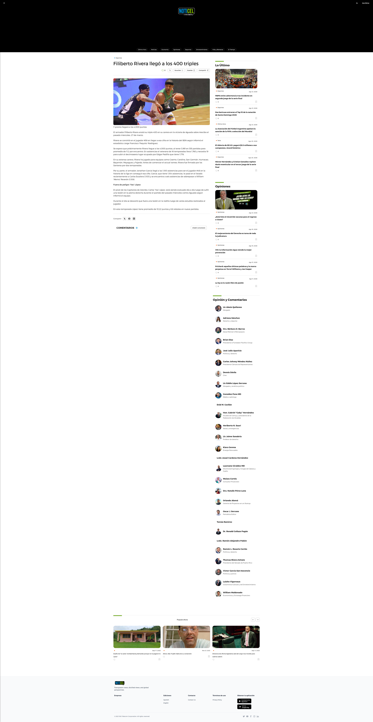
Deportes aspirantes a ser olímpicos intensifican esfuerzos (183, 654)
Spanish (166, 700)
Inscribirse (365, 3)
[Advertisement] (186, 30)
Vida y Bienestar (217, 49)
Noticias (154, 49)
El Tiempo (231, 49)
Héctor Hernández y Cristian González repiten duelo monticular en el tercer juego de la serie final (235, 164)
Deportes (188, 49)
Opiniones (176, 49)
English (165, 703)
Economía (165, 49)
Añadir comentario (198, 228)
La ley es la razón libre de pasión (229, 283)
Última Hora (142, 49)
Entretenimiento (201, 49)
